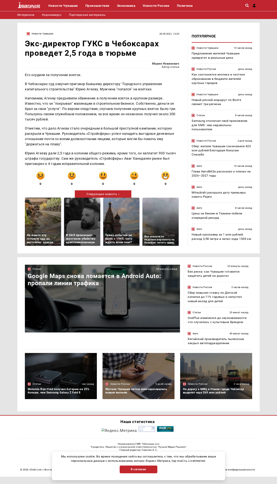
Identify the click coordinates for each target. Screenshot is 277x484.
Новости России (206, 69)
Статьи (201, 115)
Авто (199, 165)
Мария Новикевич (165, 63)
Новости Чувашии (43, 33)
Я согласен (138, 469)
